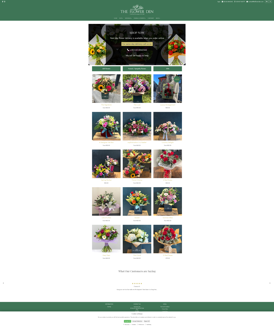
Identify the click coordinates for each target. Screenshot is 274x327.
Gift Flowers (106, 69)
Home (115, 18)
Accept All (127, 321)
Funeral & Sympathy (139, 18)
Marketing (148, 324)
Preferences (141, 324)
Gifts (167, 69)
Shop (120, 18)
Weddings (128, 18)
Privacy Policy (165, 309)
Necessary (127, 324)
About (157, 18)
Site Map (109, 306)
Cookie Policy (165, 311)
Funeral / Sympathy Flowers (137, 69)
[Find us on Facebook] (3, 2)
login (219, 2)
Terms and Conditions (164, 306)
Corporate (151, 18)
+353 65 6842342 (138, 49)
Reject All (146, 321)
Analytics (134, 324)
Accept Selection (137, 321)
